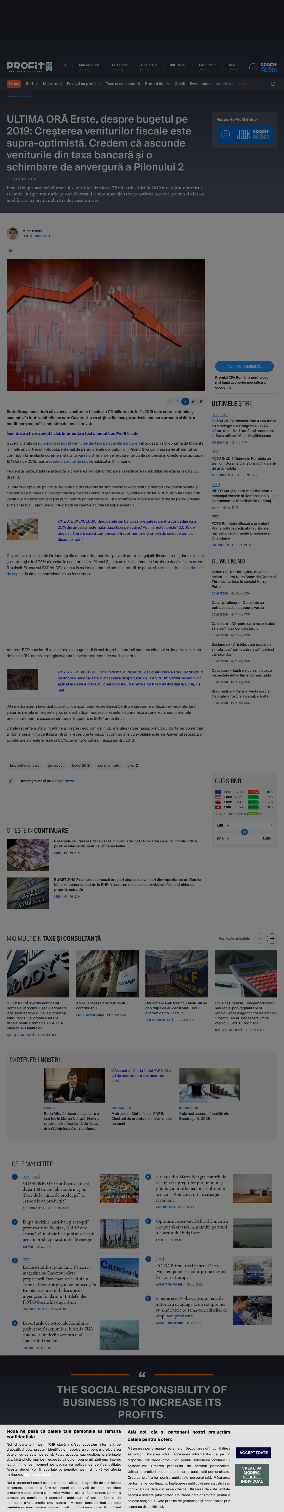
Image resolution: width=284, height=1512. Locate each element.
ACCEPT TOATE (254, 1453)
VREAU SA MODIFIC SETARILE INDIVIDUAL (252, 1475)
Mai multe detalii (37, 1474)
